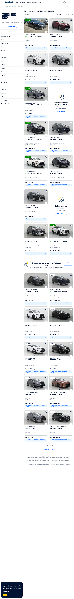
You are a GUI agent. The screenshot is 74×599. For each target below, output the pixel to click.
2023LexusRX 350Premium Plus (58, 392)
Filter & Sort (6, 11)
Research (34, 2)
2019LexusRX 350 (30, 69)
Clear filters (19, 11)
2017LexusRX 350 (55, 137)
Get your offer (61, 213)
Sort (60, 14)
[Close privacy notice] (21, 583)
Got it (5, 595)
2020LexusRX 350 (30, 34)
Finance (29, 2)
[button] (6, 14)
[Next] (46, 25)
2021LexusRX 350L (30, 426)
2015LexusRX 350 (55, 358)
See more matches (48, 449)
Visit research (68, 263)
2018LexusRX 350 (30, 171)
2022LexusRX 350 (30, 103)
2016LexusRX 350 (55, 69)
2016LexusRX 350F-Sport (32, 324)
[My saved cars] (61, 2)
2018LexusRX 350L (55, 34)
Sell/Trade (22, 2)
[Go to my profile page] (66, 2)
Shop (17, 2)
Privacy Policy (8, 590)
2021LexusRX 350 (30, 240)
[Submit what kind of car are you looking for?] (67, 6)
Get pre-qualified (61, 111)
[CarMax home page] (9, 2)
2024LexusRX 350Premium (57, 324)
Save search (12, 26)
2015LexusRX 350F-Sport (32, 289)
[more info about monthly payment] (34, 45)
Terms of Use (6, 591)
